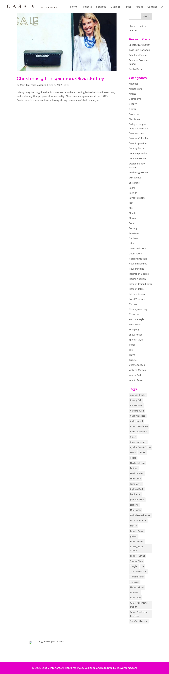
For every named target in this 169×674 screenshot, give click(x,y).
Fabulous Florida (138, 55)
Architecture (135, 88)
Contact (152, 6)
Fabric (132, 187)
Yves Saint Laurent (138, 621)
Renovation (135, 324)
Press (128, 6)
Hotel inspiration (138, 258)
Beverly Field (136, 400)
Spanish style (136, 339)
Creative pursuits (138, 153)
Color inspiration (138, 143)
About (139, 6)
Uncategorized (137, 364)
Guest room (135, 253)
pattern (133, 536)
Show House (135, 334)
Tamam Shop (136, 561)
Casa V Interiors (137, 415)
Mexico (133, 304)
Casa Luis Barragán (139, 49)
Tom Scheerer (137, 576)
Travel (132, 354)
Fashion (133, 192)
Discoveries (135, 177)
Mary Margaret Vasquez (33, 85)
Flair (131, 208)
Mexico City (135, 510)
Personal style (136, 319)
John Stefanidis (137, 499)
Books (132, 109)
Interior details (137, 288)
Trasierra (134, 582)
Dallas (133, 452)
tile (142, 566)
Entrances (134, 182)
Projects (87, 6)
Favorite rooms (137, 197)
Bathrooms (135, 98)
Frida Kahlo (135, 478)
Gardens (133, 238)
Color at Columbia (138, 138)
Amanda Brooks (138, 395)
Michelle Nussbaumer (140, 515)
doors (133, 457)
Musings (115, 6)
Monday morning (138, 309)
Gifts (66, 85)
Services (101, 6)
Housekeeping (136, 268)
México (133, 525)
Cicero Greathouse (139, 426)
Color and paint (137, 133)
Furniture (134, 233)
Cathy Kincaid (136, 421)
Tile (131, 349)
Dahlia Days (135, 69)
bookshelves (136, 405)
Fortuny (133, 228)
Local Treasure (137, 299)
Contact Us (116, 647)
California (134, 114)
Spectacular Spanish (139, 44)
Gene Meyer (135, 484)
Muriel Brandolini (138, 520)
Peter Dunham (137, 541)
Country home (136, 148)
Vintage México (137, 370)
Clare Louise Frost (138, 431)
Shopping (134, 329)
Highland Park (136, 489)
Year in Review (136, 380)
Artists (132, 93)
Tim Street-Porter (138, 571)
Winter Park (135, 375)
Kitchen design (137, 294)
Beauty (133, 103)
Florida (132, 213)
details (142, 452)
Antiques (133, 83)
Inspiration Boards (139, 273)
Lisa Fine (134, 504)
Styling (142, 555)
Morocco (134, 314)
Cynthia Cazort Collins (140, 447)
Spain (132, 555)
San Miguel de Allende (136, 548)
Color (132, 437)
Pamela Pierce (136, 531)
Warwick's (135, 592)
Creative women (138, 158)
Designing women (139, 172)
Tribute (133, 360)
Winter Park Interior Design (139, 604)
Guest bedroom (137, 248)
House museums (138, 263)
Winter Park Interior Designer (139, 614)
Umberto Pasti (137, 587)
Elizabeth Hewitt (137, 463)
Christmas (134, 119)
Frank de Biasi (136, 473)
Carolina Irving (137, 410)
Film (131, 202)
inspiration (135, 494)
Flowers (133, 218)
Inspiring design (137, 278)
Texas (132, 344)
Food (132, 223)
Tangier (134, 566)
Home (74, 6)
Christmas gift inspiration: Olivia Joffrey (60, 78)
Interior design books (140, 284)
